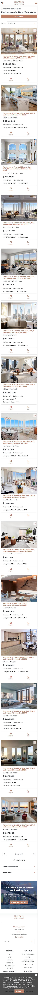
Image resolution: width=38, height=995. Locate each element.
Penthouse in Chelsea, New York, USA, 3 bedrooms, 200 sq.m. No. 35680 (18, 331)
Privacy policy (9, 965)
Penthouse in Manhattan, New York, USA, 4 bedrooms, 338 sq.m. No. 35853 (19, 223)
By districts (7, 872)
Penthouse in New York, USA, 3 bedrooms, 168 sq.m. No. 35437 (15, 604)
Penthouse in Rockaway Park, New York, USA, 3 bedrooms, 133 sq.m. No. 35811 (18, 277)
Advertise (10, 960)
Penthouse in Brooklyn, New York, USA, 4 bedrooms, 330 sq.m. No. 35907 (19, 826)
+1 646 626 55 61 (19, 929)
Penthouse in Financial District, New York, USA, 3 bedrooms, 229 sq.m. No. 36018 (17, 169)
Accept (19, 991)
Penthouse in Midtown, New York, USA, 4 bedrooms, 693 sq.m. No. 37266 (19, 385)
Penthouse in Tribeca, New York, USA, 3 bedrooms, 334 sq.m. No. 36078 (18, 658)
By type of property (10, 866)
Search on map (28, 964)
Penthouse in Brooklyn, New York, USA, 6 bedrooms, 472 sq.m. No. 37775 (19, 712)
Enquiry (11, 80)
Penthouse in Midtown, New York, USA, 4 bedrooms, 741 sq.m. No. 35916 (19, 114)
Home (10, 954)
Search (20, 16)
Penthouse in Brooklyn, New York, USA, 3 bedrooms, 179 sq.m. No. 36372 (19, 496)
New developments (28, 954)
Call (28, 80)
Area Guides (28, 967)
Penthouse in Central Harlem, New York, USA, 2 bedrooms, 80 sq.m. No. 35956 (18, 550)
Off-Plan (28, 957)
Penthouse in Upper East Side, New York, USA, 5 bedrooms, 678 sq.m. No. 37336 (19, 57)
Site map (10, 968)
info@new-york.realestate (19, 934)
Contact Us (9, 962)
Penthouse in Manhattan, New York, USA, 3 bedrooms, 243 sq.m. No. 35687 (19, 442)
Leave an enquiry (19, 902)
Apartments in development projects (28, 960)
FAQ (9, 957)
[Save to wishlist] (34, 30)
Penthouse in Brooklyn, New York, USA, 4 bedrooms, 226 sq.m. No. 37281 (19, 769)
